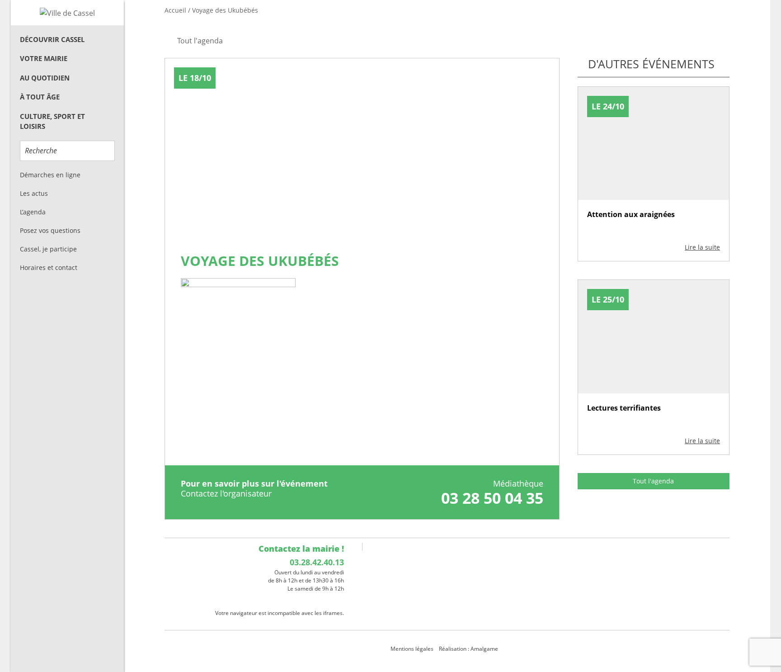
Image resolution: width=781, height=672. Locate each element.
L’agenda (33, 212)
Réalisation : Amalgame (469, 649)
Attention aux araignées (631, 214)
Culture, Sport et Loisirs (52, 121)
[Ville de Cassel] (67, 12)
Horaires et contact (48, 267)
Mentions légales (411, 649)
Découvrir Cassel (52, 39)
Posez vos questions (50, 230)
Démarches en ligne (50, 174)
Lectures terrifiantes (624, 408)
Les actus (34, 193)
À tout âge (40, 96)
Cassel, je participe (48, 249)
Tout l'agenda (653, 481)
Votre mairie (43, 58)
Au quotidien (45, 77)
